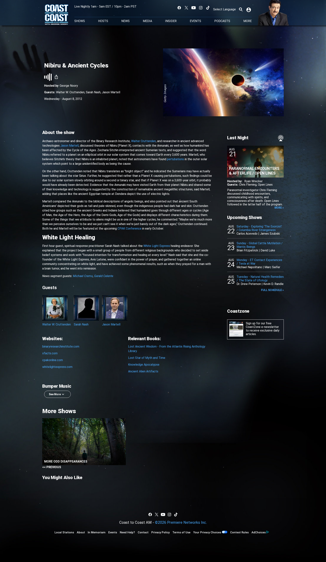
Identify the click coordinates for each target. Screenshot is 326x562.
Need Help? (127, 532)
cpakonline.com (52, 360)
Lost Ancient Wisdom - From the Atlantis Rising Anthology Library (166, 349)
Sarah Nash (93, 92)
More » (279, 207)
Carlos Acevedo (247, 233)
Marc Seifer (272, 267)
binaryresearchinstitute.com (60, 346)
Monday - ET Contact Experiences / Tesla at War (259, 261)
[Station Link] (56, 15)
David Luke (268, 250)
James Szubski (270, 233)
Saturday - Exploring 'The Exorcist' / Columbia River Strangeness (259, 228)
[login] (249, 9)
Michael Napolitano (249, 267)
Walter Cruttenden (143, 141)
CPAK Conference (129, 228)
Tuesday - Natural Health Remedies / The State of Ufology (260, 278)
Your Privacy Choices (207, 532)
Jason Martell (111, 92)
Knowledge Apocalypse (143, 364)
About (81, 532)
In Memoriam (96, 532)
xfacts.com (50, 353)
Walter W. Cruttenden (70, 92)
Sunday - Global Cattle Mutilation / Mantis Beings (260, 245)
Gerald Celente (103, 276)
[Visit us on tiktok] (208, 7)
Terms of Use (181, 532)
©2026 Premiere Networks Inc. (181, 522)
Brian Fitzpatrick (247, 250)
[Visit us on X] (186, 7)
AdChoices (258, 532)
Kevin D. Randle (273, 284)
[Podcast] (281, 138)
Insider (171, 21)
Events (195, 21)
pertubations (175, 159)
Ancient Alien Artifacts (143, 371)
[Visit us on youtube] (193, 7)
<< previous (51, 467)
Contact (143, 532)
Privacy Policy (160, 532)
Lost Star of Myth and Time (146, 358)
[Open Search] (241, 9)
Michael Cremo (83, 276)
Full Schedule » (272, 290)
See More (55, 394)
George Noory (69, 85)
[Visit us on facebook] (179, 7)
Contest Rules (239, 532)
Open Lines (265, 184)
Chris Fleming (248, 184)
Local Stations (64, 532)
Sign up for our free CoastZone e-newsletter (262, 325)
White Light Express (156, 246)
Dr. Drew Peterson (249, 284)
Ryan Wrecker (253, 181)
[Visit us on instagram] (200, 7)
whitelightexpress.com (57, 367)
